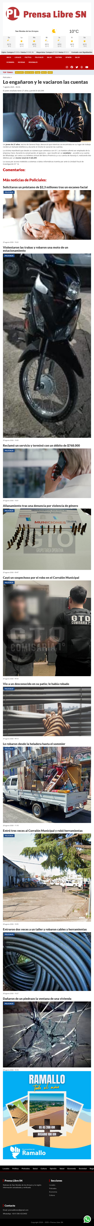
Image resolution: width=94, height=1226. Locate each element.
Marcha (44, 72)
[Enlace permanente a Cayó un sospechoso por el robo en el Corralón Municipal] (47, 629)
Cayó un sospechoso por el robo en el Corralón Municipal (41, 577)
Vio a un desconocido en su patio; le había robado (36, 684)
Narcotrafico (19, 72)
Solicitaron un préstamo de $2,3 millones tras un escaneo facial (45, 187)
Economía (10, 62)
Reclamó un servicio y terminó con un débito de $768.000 (41, 445)
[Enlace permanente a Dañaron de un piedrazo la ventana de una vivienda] (47, 1035)
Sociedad (21, 62)
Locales (18, 57)
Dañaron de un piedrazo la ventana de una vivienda (37, 998)
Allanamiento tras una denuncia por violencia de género (40, 505)
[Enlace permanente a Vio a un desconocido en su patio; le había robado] (47, 712)
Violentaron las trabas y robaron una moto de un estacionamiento (35, 249)
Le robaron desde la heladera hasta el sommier (34, 744)
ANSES (50, 72)
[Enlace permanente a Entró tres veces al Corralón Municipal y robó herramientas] (47, 878)
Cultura (58, 57)
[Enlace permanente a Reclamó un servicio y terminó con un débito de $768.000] (47, 473)
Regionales (33, 62)
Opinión (68, 57)
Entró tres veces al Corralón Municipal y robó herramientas (43, 830)
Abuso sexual (29, 72)
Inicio (9, 57)
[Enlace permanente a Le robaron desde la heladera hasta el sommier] (47, 785)
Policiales (39, 57)
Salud (49, 57)
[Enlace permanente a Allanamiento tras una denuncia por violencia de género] (47, 539)
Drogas (37, 72)
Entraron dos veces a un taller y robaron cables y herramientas (45, 929)
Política (28, 57)
